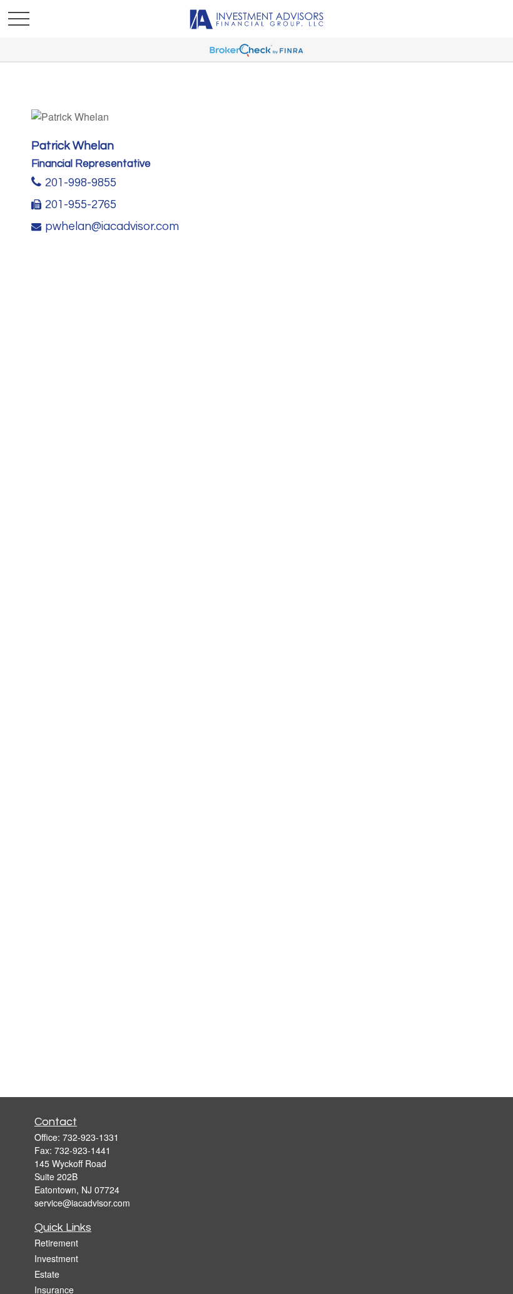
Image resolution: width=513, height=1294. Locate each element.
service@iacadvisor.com (82, 1202)
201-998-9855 (80, 183)
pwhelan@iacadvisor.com (112, 227)
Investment (56, 1258)
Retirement (56, 1242)
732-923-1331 (91, 1137)
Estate (46, 1274)
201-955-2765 (80, 205)
